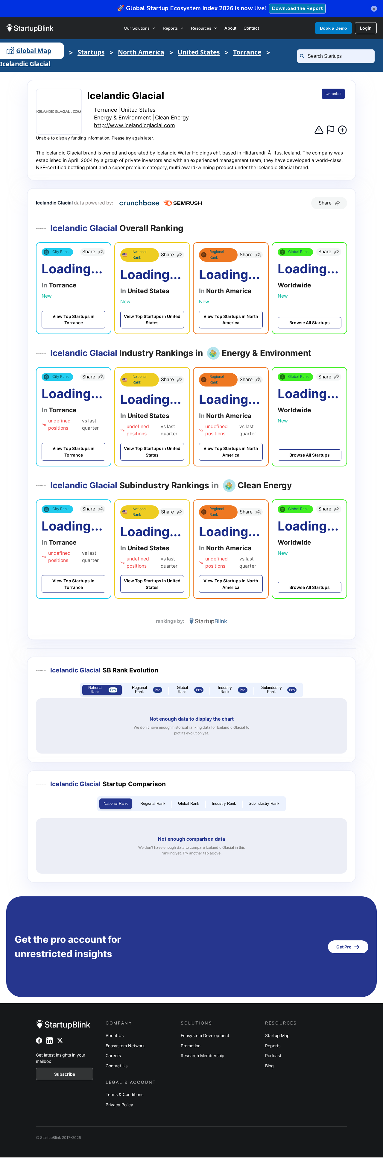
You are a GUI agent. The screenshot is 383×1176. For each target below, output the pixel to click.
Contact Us (116, 1065)
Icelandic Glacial (25, 64)
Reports (170, 28)
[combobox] (338, 56)
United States (199, 52)
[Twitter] (60, 1040)
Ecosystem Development (205, 1035)
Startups (90, 52)
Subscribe (64, 1074)
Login (366, 28)
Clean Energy (172, 117)
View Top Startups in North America (230, 319)
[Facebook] (39, 1040)
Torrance (247, 52)
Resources (201, 28)
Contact (251, 28)
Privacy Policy (119, 1104)
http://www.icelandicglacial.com (134, 125)
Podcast (273, 1055)
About (230, 28)
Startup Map (277, 1035)
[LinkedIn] (49, 1040)
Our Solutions (137, 28)
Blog (269, 1065)
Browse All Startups (309, 322)
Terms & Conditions (124, 1094)
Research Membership (202, 1055)
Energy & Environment (122, 117)
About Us (115, 1035)
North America (141, 52)
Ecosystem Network (125, 1045)
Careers (113, 1055)
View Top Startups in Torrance (73, 319)
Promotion (190, 1045)
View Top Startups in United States (152, 319)
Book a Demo (333, 28)
